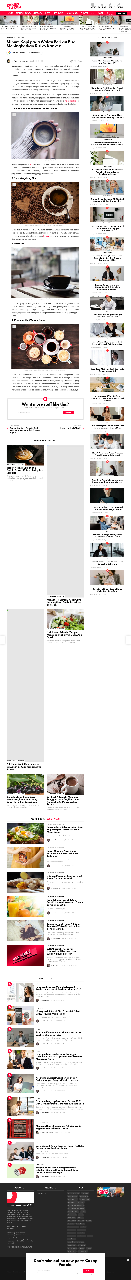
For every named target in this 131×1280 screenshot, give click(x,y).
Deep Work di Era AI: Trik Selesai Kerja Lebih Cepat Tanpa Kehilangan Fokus (88, 28)
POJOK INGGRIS (71, 13)
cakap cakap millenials (76, 1205)
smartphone (83, 1251)
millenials (81, 1233)
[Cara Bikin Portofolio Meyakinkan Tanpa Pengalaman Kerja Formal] (107, 468)
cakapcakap (73, 1199)
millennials (82, 1236)
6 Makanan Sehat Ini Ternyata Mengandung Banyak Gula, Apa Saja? (64, 635)
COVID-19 (72, 1214)
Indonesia (72, 1220)
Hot (110, 7)
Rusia (89, 1248)
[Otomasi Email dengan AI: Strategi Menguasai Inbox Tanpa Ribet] (108, 20)
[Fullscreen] (31, 1205)
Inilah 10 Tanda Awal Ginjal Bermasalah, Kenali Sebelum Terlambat (62, 853)
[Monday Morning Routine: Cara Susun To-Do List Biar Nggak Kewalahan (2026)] (107, 244)
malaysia (72, 1233)
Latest (93, 7)
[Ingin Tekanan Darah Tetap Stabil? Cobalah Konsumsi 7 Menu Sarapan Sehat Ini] (25, 906)
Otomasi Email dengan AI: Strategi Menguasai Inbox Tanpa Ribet (107, 28)
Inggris (81, 1220)
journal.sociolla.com (60, 299)
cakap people (73, 1211)
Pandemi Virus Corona (76, 1242)
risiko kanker (70, 101)
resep (82, 1248)
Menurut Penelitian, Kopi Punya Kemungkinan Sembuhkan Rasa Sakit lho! (64, 602)
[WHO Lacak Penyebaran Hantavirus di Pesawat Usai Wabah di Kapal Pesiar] (25, 955)
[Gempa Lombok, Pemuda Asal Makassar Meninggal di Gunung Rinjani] (2, 640)
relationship (73, 1248)
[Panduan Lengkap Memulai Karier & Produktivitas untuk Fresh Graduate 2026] (20, 992)
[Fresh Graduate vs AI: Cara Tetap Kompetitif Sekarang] (107, 550)
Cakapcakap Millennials (77, 1208)
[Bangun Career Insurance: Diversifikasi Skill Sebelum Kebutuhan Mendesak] (107, 273)
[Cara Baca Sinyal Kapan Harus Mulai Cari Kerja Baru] (107, 577)
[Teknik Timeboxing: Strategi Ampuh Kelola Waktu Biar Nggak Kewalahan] (107, 214)
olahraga (72, 1239)
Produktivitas (107, 57)
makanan (72, 1230)
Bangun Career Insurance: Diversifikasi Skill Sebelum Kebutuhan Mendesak (107, 287)
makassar (82, 1230)
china (83, 1211)
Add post (121, 13)
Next (130, 24)
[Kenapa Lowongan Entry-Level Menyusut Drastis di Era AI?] (107, 523)
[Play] (9, 1205)
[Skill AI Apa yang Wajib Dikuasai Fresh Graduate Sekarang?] (107, 441)
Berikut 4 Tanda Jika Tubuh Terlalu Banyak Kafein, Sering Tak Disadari (25, 470)
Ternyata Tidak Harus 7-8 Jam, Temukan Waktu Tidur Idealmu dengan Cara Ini (63, 926)
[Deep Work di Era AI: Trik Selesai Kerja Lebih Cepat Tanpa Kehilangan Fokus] (88, 20)
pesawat (82, 1245)
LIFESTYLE (37, 13)
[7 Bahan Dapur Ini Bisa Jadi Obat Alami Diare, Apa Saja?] (25, 882)
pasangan (72, 1245)
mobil (90, 1236)
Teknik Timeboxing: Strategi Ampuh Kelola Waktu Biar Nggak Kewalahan (107, 228)
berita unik (84, 1196)
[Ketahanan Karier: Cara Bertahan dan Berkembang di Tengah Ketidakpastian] (20, 1083)
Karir (38, 984)
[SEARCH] (108, 13)
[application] (20, 1199)
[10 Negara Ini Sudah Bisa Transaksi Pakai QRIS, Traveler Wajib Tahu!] (20, 1015)
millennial (72, 1236)
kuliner (84, 1227)
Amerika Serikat (74, 1193)
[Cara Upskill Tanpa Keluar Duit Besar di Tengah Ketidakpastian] (107, 330)
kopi (32, 164)
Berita (10, 13)
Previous (1, 24)
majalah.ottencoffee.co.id (47, 160)
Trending (118, 7)
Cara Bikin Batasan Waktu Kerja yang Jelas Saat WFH (9, 28)
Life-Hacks (58, 13)
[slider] (18, 1205)
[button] (20, 1200)
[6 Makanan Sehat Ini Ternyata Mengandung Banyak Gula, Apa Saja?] (65, 619)
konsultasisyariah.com (58, 225)
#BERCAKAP (98, 13)
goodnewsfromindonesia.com (56, 370)
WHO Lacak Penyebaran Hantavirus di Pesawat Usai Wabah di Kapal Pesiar (61, 951)
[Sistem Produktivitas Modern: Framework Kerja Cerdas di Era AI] (69, 20)
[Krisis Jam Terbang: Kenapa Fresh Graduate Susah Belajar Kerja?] (107, 495)
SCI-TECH (47, 13)
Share (14, 114)
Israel (89, 1220)
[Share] (45, 135)
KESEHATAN (11, 464)
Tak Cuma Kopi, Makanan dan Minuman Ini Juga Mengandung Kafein (24, 767)
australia (86, 1193)
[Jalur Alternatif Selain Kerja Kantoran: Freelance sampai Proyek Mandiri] (107, 384)
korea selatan (73, 1227)
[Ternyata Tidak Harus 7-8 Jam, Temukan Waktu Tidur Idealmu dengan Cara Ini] (25, 930)
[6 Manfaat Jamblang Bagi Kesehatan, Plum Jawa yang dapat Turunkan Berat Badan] (25, 784)
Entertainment (23, 13)
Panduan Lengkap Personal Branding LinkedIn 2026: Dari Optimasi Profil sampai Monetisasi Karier (59, 1056)
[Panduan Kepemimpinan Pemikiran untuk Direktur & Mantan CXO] (20, 1037)
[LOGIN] (112, 13)
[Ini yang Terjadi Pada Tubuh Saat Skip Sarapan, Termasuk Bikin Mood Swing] (25, 833)
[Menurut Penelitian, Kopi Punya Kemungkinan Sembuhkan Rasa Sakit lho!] (65, 521)
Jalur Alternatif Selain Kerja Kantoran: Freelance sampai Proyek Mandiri (107, 398)
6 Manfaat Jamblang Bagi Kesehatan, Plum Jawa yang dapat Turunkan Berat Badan (22, 799)
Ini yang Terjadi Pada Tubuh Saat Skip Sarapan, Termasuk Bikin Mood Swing (65, 829)
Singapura (72, 1251)
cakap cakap (85, 1199)
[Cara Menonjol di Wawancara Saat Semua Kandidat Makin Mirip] (107, 414)
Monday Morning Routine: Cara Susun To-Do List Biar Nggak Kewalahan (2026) (107, 258)
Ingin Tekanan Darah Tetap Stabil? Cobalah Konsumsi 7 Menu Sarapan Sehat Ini (65, 902)
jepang (71, 1223)
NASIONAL (45, 1123)
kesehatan (80, 1223)
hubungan (72, 1217)
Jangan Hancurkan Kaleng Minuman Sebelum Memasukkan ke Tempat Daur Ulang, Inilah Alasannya (57, 1170)
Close (128, 1260)
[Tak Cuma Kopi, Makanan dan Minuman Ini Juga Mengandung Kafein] (25, 685)
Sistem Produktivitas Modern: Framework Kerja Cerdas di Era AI (67, 28)
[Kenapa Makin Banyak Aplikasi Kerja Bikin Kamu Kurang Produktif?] (49, 20)
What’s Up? (85, 13)
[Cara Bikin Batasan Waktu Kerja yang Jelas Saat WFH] (10, 20)
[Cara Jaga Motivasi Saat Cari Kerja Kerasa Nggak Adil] (107, 357)
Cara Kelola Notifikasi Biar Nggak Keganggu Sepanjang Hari (28, 28)
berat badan (73, 1196)
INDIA (81, 1217)
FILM (81, 1214)
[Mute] (28, 1205)
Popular (102, 7)
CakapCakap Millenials (76, 1202)
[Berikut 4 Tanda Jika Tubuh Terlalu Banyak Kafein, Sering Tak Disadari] (25, 455)
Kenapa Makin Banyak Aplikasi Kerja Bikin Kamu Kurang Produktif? (48, 28)
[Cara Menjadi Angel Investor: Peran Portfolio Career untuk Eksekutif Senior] (20, 1151)
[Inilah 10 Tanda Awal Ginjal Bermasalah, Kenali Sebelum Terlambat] (25, 857)
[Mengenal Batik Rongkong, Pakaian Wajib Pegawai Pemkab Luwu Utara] (20, 1129)
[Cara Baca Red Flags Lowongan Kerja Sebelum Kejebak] (107, 303)
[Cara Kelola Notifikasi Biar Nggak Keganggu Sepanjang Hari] (29, 20)
